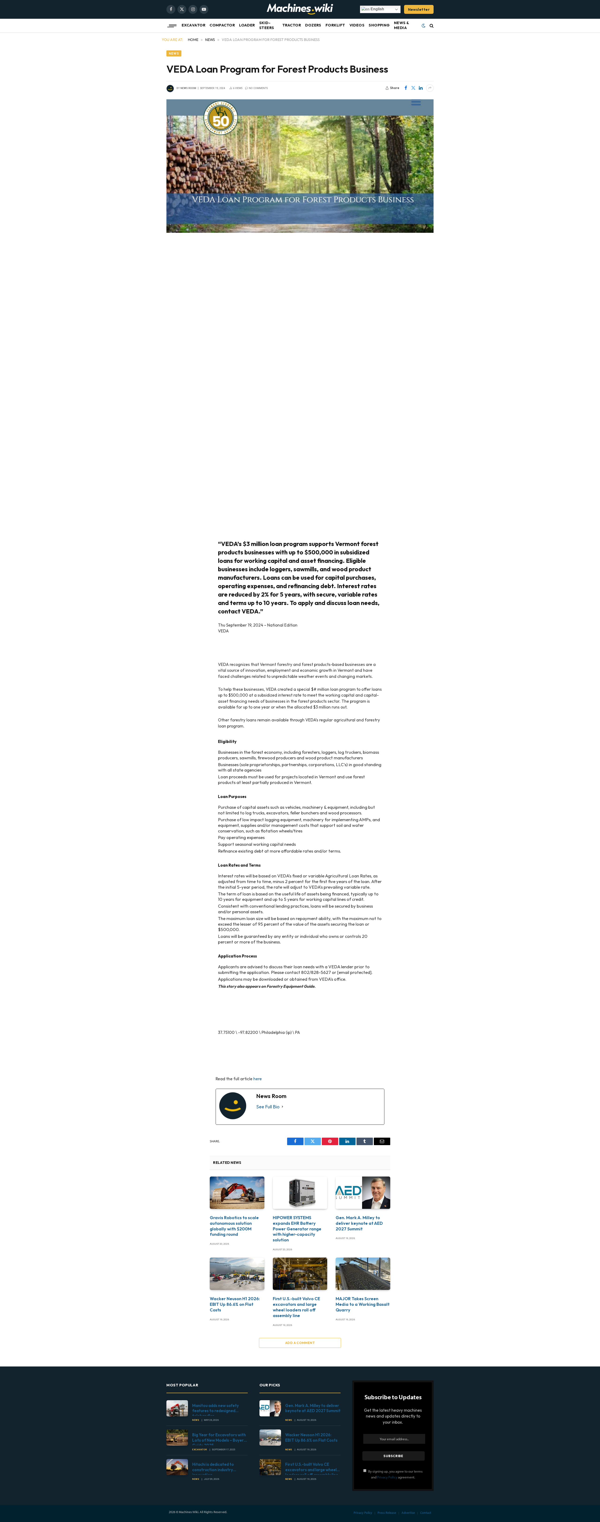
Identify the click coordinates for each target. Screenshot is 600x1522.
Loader (247, 25)
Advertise (408, 1513)
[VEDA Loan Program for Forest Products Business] (300, 166)
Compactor (222, 25)
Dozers (313, 25)
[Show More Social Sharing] (430, 88)
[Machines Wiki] (300, 9)
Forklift (335, 25)
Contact (425, 1513)
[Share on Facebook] (405, 88)
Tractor (291, 25)
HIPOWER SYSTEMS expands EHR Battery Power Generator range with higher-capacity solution (297, 1229)
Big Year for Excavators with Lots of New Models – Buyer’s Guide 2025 (219, 1437)
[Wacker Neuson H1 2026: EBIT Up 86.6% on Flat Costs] (237, 1274)
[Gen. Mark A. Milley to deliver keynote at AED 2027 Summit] (363, 1193)
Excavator (193, 25)
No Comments (258, 88)
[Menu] (169, 26)
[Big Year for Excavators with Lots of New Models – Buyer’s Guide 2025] (177, 1437)
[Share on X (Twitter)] (413, 88)
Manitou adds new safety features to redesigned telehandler (215, 1408)
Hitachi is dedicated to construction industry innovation (213, 1467)
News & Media (401, 25)
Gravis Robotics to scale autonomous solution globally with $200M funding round (234, 1226)
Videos (357, 25)
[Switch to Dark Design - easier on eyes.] (423, 26)
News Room (188, 88)
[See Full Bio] (282, 1107)
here (257, 1078)
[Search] (431, 26)
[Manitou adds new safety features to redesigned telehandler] (177, 1408)
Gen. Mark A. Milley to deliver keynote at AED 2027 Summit (359, 1223)
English (377, 9)
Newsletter (419, 9)
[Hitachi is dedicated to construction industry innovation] (177, 1467)
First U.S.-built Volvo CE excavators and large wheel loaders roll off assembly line (296, 1307)
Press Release (387, 1513)
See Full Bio (268, 1107)
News (174, 53)
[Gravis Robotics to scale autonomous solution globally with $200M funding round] (237, 1193)
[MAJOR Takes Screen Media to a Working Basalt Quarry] (363, 1274)
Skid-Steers (266, 25)
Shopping (379, 25)
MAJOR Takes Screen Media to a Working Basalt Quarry (363, 1304)
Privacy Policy (387, 1477)
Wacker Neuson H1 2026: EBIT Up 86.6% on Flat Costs (235, 1304)
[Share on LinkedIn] (420, 88)
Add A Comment (300, 1343)
